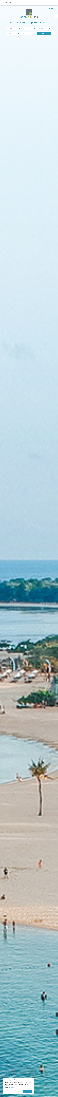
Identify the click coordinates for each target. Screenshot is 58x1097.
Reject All (18, 1091)
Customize (9, 1091)
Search (44, 33)
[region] (18, 1086)
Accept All (27, 1091)
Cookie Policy (12, 1087)
